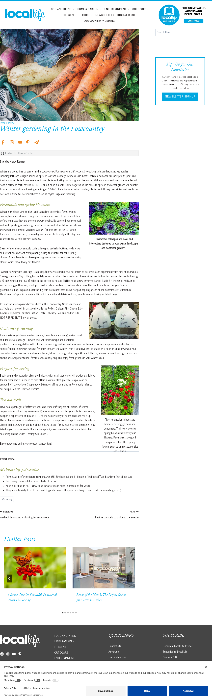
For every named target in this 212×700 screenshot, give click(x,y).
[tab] (62, 612)
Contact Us (114, 646)
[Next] (129, 578)
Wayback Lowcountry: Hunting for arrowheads (24, 514)
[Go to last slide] (9, 578)
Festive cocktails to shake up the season (116, 514)
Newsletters (104, 15)
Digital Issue (126, 15)
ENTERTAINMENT (64, 658)
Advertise (113, 651)
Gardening (6, 499)
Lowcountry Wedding (99, 20)
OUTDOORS (61, 652)
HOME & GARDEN (64, 641)
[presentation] (35, 568)
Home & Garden (7, 122)
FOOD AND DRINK (65, 635)
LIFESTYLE (60, 647)
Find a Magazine (117, 657)
